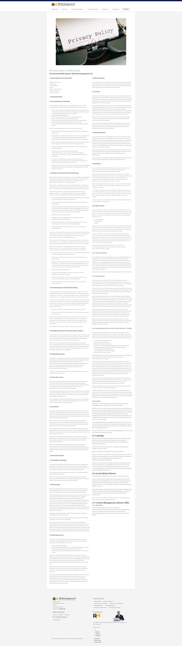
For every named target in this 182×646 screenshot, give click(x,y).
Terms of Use (97, 640)
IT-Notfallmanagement (110, 605)
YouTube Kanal (57, 619)
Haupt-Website (97, 601)
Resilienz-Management (108, 601)
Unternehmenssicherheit (114, 607)
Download (67, 614)
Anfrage (126, 9)
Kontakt (55, 614)
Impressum (97, 638)
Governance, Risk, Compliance (101, 603)
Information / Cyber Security (100, 607)
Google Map (62, 608)
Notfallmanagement (98, 605)
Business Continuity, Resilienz (116, 603)
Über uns (61, 614)
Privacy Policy (97, 642)
